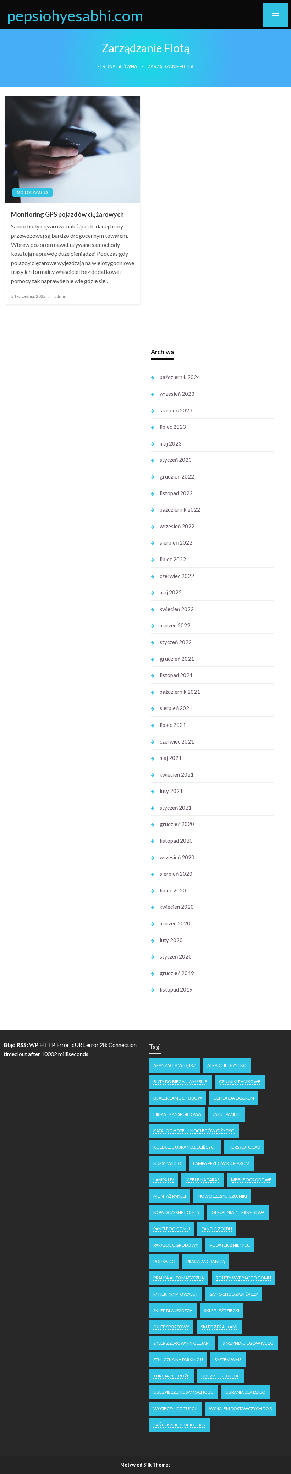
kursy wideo (167, 1163)
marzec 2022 (175, 625)
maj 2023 (171, 443)
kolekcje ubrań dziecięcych (185, 1147)
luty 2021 (171, 791)
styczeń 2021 (176, 807)
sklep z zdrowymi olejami (182, 1343)
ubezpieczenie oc (220, 1375)
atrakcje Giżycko (227, 1065)
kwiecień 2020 (177, 906)
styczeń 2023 (176, 460)
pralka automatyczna (178, 1277)
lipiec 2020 (173, 890)
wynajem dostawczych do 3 (240, 1408)
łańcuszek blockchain (179, 1424)
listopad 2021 (176, 675)
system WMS (228, 1359)
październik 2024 (180, 377)
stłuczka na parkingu (178, 1359)
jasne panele (227, 1114)
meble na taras (202, 1179)
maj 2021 (171, 758)
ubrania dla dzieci (245, 1392)
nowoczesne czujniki (222, 1196)
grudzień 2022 (177, 476)
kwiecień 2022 (177, 609)
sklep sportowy (171, 1326)
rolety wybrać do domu (243, 1277)
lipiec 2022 (173, 559)
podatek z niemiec (230, 1245)
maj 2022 (171, 592)
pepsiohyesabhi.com (75, 15)
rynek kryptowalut (175, 1294)
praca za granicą (205, 1261)
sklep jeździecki (221, 1310)
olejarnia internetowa (238, 1212)
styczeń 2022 (176, 642)
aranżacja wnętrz (174, 1065)
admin (60, 296)
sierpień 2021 (176, 708)
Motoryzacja (32, 192)
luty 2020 (171, 940)
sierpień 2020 (176, 873)
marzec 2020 (175, 923)
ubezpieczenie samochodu (183, 1392)
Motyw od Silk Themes (145, 1465)
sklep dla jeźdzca (172, 1310)
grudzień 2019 (177, 973)
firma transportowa (177, 1114)
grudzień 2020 (177, 824)
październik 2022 (180, 509)
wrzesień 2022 (177, 526)
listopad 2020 (176, 840)
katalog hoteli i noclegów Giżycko (194, 1130)
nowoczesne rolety (176, 1212)
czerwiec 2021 (177, 741)
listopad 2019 (176, 989)
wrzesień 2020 (177, 857)
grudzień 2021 (177, 658)
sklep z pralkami (219, 1326)
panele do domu (171, 1228)
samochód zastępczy (234, 1294)
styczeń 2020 (176, 956)
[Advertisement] (70, 451)
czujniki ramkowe (239, 1081)
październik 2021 (180, 692)
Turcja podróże (171, 1375)
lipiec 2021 (173, 725)
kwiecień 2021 (177, 774)
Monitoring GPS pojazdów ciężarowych (67, 214)
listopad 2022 (176, 493)
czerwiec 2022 (177, 576)
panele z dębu (217, 1228)
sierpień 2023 (176, 410)
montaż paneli (169, 1196)
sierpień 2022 (176, 542)
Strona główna (117, 66)
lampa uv (163, 1179)
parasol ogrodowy (175, 1245)
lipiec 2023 (173, 426)
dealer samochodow (177, 1098)
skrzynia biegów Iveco (248, 1343)
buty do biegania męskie (180, 1081)
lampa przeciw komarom (221, 1163)
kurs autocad (244, 1147)
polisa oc (164, 1261)
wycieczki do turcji (175, 1408)
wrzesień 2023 (177, 393)
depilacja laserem (234, 1098)
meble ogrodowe (251, 1179)
